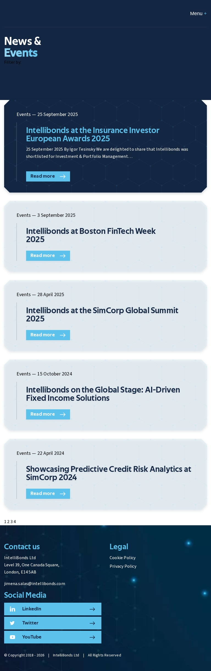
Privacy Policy (123, 566)
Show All (21, 84)
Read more (42, 176)
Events (19, 77)
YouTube (31, 637)
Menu (198, 13)
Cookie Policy (123, 558)
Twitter (30, 623)
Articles (20, 69)
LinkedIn (31, 609)
